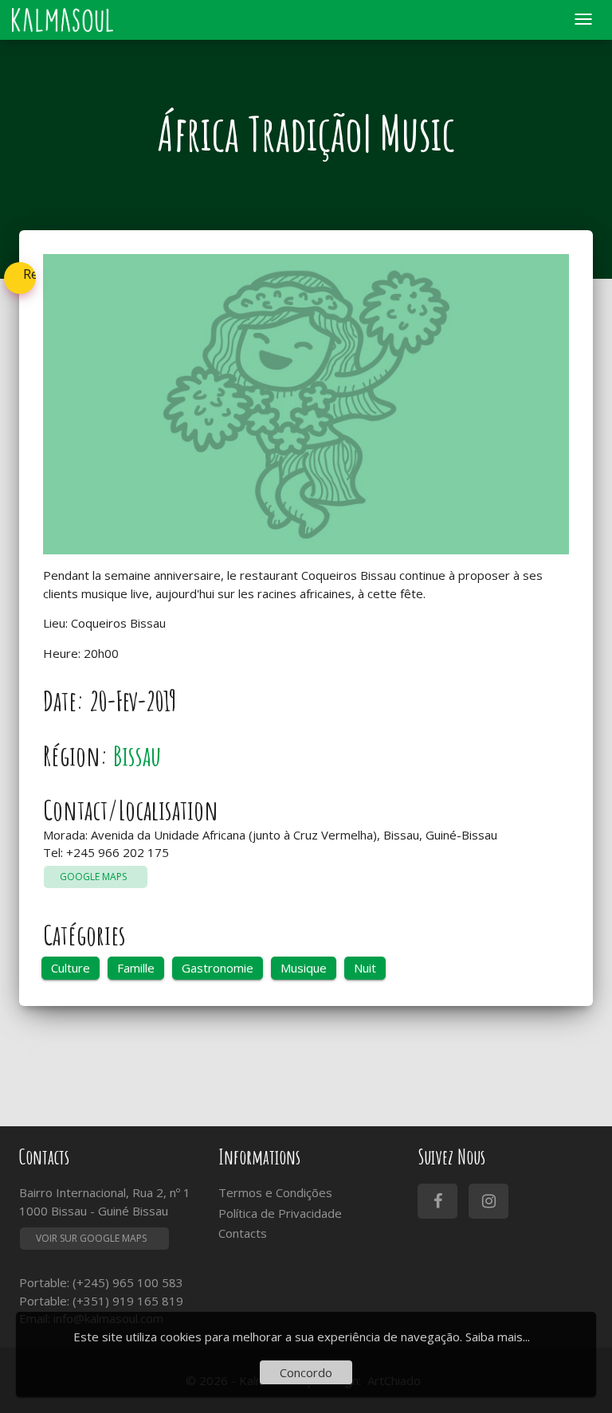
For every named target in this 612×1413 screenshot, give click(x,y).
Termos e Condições (275, 1192)
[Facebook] (437, 1201)
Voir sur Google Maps (91, 1238)
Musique (303, 968)
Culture (70, 968)
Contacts (242, 1233)
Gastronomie (217, 968)
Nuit (365, 968)
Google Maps (95, 876)
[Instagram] (488, 1201)
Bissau (137, 755)
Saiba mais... (497, 1337)
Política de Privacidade (280, 1213)
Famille (136, 968)
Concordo (306, 1372)
